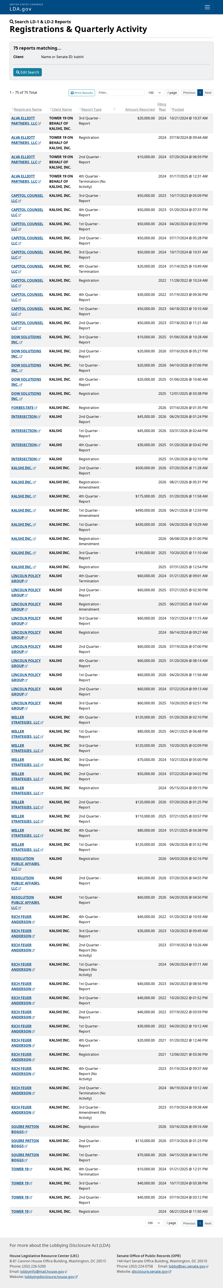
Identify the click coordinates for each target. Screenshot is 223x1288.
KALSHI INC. (21, 468)
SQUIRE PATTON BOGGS (25, 1129)
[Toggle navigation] (207, 7)
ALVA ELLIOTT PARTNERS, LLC (24, 121)
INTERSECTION (24, 416)
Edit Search (29, 72)
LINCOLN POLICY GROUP (26, 578)
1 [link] (200, 92)
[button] (12, 109)
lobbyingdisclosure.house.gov (49, 1276)
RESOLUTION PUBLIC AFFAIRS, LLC (25, 863)
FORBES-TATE (22, 407)
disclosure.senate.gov (150, 1271)
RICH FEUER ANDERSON (21, 919)
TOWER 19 (20, 1169)
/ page (172, 92)
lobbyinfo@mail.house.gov (42, 1271)
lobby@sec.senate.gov (187, 1266)
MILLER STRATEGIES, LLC (25, 720)
